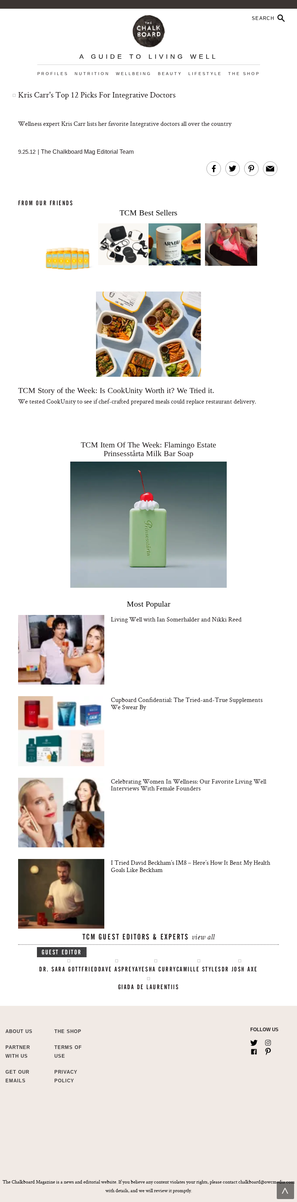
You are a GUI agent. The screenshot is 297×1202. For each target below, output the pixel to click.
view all (203, 938)
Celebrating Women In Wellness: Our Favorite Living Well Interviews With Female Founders (188, 785)
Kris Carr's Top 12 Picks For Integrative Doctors (97, 94)
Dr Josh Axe (240, 969)
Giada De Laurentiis (148, 987)
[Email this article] (270, 168)
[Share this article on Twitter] (232, 168)
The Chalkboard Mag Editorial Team (87, 152)
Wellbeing (134, 73)
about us (19, 1031)
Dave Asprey (116, 969)
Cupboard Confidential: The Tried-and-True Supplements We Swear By (187, 703)
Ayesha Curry (155, 969)
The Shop (244, 73)
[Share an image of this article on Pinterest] (251, 168)
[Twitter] (254, 1041)
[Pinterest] (268, 1050)
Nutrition (92, 73)
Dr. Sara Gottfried (68, 969)
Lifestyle (205, 73)
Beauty (170, 73)
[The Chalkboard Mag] (148, 29)
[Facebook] (254, 1050)
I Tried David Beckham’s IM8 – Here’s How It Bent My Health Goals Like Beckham (190, 866)
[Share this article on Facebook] (213, 168)
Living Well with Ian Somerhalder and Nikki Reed (176, 619)
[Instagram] (268, 1041)
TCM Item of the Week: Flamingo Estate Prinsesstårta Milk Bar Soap (148, 449)
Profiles (52, 73)
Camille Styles (199, 969)
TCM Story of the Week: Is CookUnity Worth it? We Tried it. (116, 390)
